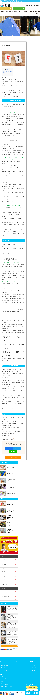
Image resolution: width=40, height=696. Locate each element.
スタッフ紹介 (33, 665)
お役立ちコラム (25, 11)
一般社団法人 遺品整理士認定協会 (6, 686)
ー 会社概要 (4, 593)
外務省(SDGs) (3, 683)
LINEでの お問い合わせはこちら (18, 8)
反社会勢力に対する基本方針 (35, 667)
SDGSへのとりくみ (34, 670)
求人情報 (2, 676)
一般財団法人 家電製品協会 (5, 684)
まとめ (3, 74)
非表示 (8, 69)
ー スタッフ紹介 (4, 591)
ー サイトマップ (4, 599)
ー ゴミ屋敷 (4, 564)
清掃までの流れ (31, 11)
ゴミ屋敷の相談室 (3, 679)
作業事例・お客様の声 (37, 12)
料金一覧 (20, 11)
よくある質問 (4, 579)
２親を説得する (4, 72)
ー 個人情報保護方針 (5, 596)
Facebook (9, 448)
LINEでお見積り (32, 690)
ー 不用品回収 (4, 559)
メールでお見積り (32, 687)
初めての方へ (3, 11)
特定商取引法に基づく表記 (4, 692)
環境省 (2, 681)
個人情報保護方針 (15, 692)
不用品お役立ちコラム (4, 670)
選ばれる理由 (8, 11)
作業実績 (3, 581)
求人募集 (11, 1)
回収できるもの (4, 571)
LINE (14, 451)
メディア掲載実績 (6, 1)
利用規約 (10, 692)
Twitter (18, 448)
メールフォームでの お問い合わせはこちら (6, 8)
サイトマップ (21, 692)
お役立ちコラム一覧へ (13, 457)
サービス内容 (14, 11)
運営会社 (21, 1)
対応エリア (1, 1)
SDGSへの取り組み (16, 1)
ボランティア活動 (3, 678)
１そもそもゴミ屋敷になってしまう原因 (7, 71)
